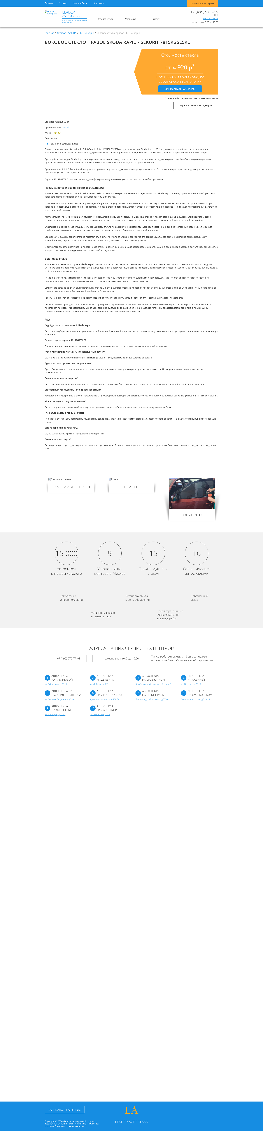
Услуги (63, 3)
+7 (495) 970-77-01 (204, 13)
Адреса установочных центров (196, 105)
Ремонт (156, 18)
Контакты (99, 3)
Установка (130, 18)
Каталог (61, 33)
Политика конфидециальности (71, 1126)
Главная (49, 3)
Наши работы (80, 3)
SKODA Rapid (86, 33)
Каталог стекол (105, 18)
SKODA (72, 33)
